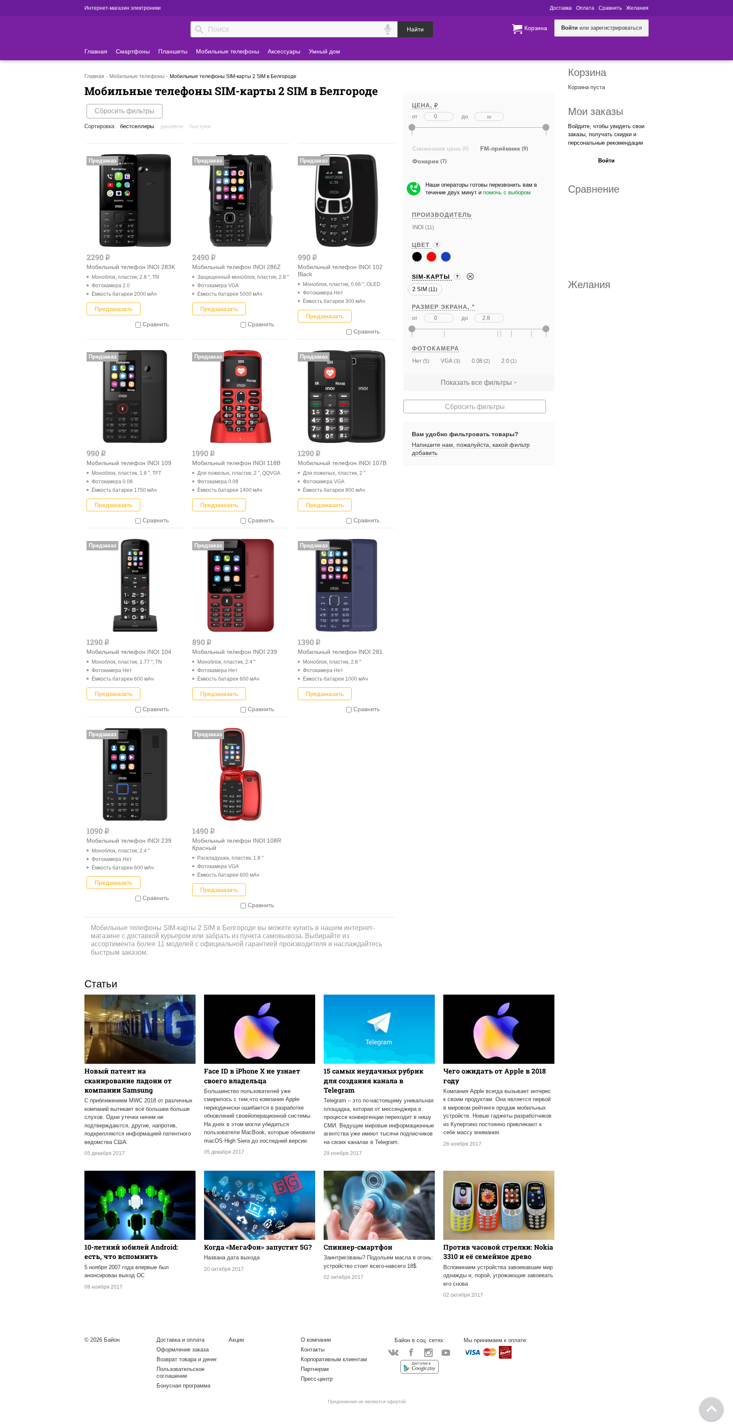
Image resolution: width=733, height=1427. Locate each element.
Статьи (100, 983)
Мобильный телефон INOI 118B (236, 463)
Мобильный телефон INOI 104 (129, 651)
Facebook (411, 1352)
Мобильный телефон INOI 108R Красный (236, 844)
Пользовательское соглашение (180, 1372)
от (414, 116)
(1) (513, 361)
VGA (447, 361)
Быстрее (200, 126)
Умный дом (324, 51)
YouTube (445, 1352)
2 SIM (419, 289)
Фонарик (425, 161)
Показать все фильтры (476, 382)
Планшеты (172, 51)
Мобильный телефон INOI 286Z (236, 267)
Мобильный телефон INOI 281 (340, 651)
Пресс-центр (317, 1379)
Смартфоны (133, 51)
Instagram (428, 1352)
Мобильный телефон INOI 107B (342, 463)
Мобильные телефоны (227, 51)
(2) (486, 361)
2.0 (505, 361)
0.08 (477, 361)
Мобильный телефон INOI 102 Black (340, 271)
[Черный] (417, 257)
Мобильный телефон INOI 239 (234, 651)
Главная (95, 51)
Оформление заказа (183, 1349)
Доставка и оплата (180, 1340)
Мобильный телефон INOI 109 (129, 463)
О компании (316, 1340)
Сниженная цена (436, 148)
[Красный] (431, 257)
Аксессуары (284, 51)
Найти (415, 29)
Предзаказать (113, 309)
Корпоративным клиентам (334, 1359)
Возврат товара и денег (187, 1359)
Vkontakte (393, 1352)
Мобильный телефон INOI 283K (131, 267)
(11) (429, 227)
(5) (425, 361)
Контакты (313, 1349)
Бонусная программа (183, 1385)
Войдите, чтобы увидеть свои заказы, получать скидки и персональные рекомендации (606, 134)
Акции (236, 1340)
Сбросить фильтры (124, 111)
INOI (418, 227)
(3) (456, 361)
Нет (417, 361)
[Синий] (446, 257)
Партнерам (315, 1369)
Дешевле (171, 126)
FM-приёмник (500, 148)
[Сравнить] (138, 324)
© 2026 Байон (102, 1340)
